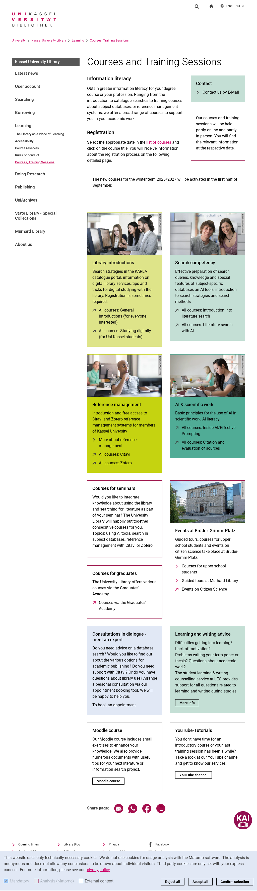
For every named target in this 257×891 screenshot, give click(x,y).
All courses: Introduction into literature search (211, 313)
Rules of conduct (27, 155)
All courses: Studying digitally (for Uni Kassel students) (128, 333)
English (235, 6)
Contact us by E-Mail (221, 92)
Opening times (28, 844)
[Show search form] (196, 6)
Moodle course (109, 781)
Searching (24, 99)
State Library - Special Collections (35, 216)
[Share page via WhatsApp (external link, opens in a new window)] (132, 811)
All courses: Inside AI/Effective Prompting (211, 430)
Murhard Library (30, 231)
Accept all (200, 882)
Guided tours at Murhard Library (210, 580)
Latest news (26, 73)
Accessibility (24, 141)
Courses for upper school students (204, 569)
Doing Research (30, 173)
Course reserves (27, 148)
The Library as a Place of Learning (39, 134)
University (19, 40)
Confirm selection (235, 882)
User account (27, 86)
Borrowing (25, 112)
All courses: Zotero (115, 462)
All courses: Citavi (114, 454)
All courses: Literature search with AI (210, 327)
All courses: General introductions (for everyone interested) (128, 316)
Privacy (114, 844)
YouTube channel (195, 775)
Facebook (162, 844)
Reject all (172, 882)
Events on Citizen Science (204, 589)
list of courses (158, 142)
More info (189, 703)
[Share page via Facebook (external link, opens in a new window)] (146, 811)
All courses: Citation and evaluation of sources (211, 445)
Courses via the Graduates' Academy (128, 605)
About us (23, 244)
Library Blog (71, 844)
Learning (78, 40)
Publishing (25, 186)
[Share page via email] (118, 811)
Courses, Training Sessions (109, 40)
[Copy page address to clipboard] (160, 811)
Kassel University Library (48, 40)
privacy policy (98, 869)
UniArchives (26, 200)
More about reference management (118, 442)
